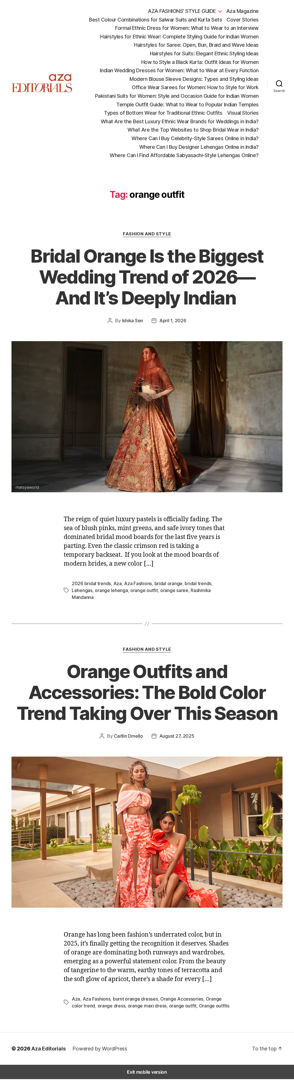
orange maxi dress (147, 1006)
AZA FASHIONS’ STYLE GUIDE (182, 11)
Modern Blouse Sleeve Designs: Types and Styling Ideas (194, 79)
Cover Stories (243, 20)
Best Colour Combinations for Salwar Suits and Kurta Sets (155, 20)
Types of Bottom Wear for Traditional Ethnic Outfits (163, 113)
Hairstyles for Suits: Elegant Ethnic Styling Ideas (204, 53)
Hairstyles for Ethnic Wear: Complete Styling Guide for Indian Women (179, 37)
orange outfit (144, 590)
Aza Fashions (138, 583)
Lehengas (82, 590)
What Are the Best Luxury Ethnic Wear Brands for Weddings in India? (180, 121)
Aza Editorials (48, 1049)
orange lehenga (111, 590)
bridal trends (198, 583)
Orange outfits (214, 1006)
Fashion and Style (147, 234)
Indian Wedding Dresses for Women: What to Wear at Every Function (179, 70)
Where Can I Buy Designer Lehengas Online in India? (199, 147)
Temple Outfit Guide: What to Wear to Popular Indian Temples (187, 104)
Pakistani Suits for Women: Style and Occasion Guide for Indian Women (177, 96)
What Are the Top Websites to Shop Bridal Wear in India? (193, 130)
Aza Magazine (242, 11)
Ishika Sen (132, 320)
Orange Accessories (181, 999)
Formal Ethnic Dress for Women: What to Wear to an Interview (187, 28)
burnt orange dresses (135, 999)
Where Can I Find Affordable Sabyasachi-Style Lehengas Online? (184, 155)
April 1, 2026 (172, 320)
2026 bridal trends (91, 583)
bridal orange (168, 583)
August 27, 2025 (176, 736)
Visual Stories (243, 113)
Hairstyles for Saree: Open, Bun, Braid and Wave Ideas (196, 45)
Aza (117, 583)
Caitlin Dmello (128, 736)
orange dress (111, 1006)
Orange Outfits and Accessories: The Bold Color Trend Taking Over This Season (147, 692)
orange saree (174, 590)
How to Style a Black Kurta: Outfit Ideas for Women (200, 62)
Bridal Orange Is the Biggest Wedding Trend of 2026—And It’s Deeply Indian (147, 277)
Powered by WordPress (99, 1049)
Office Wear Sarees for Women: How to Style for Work (195, 87)
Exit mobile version (147, 1072)
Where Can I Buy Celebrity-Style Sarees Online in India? (195, 138)
